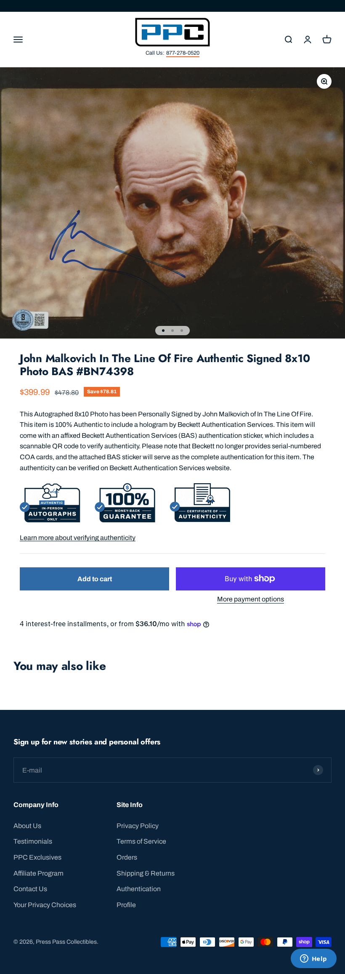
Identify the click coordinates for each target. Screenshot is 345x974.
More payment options (250, 599)
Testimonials (32, 841)
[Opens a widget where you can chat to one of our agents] (313, 959)
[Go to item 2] (172, 330)
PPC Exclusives (37, 857)
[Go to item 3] (181, 330)
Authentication (139, 888)
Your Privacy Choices (44, 904)
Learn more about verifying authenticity (77, 537)
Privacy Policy (138, 825)
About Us (27, 825)
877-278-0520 (182, 53)
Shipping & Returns (146, 873)
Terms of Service (141, 841)
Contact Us (30, 888)
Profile (126, 904)
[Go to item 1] (163, 330)
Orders (127, 857)
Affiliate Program (38, 873)
